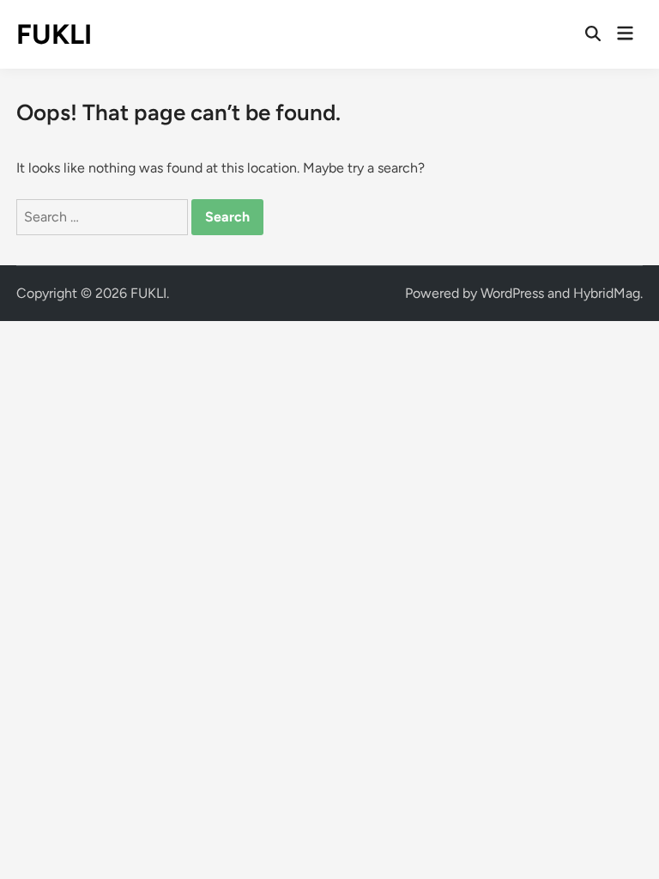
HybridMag (606, 293)
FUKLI (54, 34)
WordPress (512, 293)
